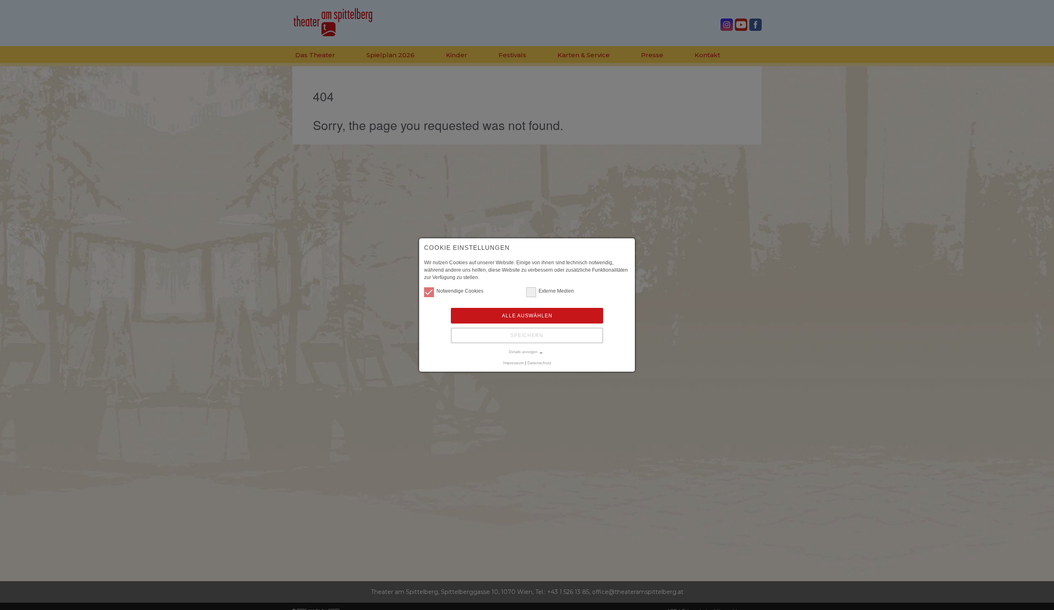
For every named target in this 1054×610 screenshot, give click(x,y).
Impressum (513, 363)
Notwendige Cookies (459, 291)
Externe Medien (556, 291)
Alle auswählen (527, 316)
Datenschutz (539, 363)
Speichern (527, 335)
